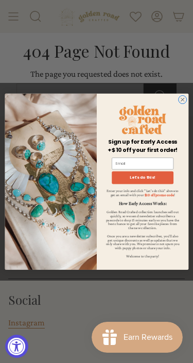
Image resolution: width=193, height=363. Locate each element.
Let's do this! (142, 177)
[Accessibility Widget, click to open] (16, 346)
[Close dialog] (182, 99)
